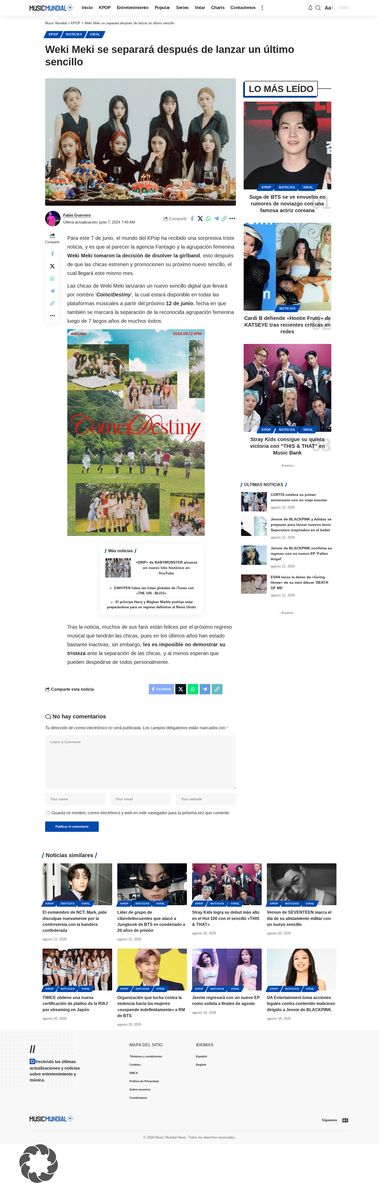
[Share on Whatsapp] (208, 218)
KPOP (53, 34)
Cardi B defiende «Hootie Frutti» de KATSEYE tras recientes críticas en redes (287, 324)
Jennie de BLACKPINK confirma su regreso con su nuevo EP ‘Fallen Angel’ (301, 553)
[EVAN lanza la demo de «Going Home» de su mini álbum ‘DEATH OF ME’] (254, 584)
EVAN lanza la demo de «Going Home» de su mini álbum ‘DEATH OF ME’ (299, 582)
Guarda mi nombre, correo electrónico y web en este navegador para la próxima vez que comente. (141, 813)
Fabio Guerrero (77, 215)
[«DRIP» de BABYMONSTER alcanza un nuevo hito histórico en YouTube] (118, 568)
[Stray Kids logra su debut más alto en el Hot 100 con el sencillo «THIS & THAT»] (227, 884)
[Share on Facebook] (192, 218)
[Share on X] (200, 218)
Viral (95, 34)
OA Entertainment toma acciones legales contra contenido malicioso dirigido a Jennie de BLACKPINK (301, 1003)
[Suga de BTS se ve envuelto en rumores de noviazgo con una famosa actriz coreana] (287, 145)
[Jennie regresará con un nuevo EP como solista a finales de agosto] (227, 969)
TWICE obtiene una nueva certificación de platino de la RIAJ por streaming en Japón (75, 1003)
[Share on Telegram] (216, 218)
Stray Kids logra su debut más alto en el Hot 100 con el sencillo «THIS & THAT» (225, 918)
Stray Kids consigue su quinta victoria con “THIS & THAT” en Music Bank (287, 446)
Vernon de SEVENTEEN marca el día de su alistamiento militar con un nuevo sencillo (299, 918)
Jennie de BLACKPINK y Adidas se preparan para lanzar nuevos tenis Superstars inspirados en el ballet (301, 524)
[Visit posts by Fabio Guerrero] (53, 218)
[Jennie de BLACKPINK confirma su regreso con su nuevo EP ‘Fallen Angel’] (254, 555)
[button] (262, 8)
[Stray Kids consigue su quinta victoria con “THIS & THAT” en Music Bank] (287, 388)
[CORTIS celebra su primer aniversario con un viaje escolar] (254, 501)
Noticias (74, 34)
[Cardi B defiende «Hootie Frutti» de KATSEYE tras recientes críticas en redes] (287, 267)
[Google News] (345, 1120)
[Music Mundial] (51, 7)
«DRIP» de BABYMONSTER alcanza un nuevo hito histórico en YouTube (166, 567)
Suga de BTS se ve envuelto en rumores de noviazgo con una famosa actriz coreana (287, 203)
